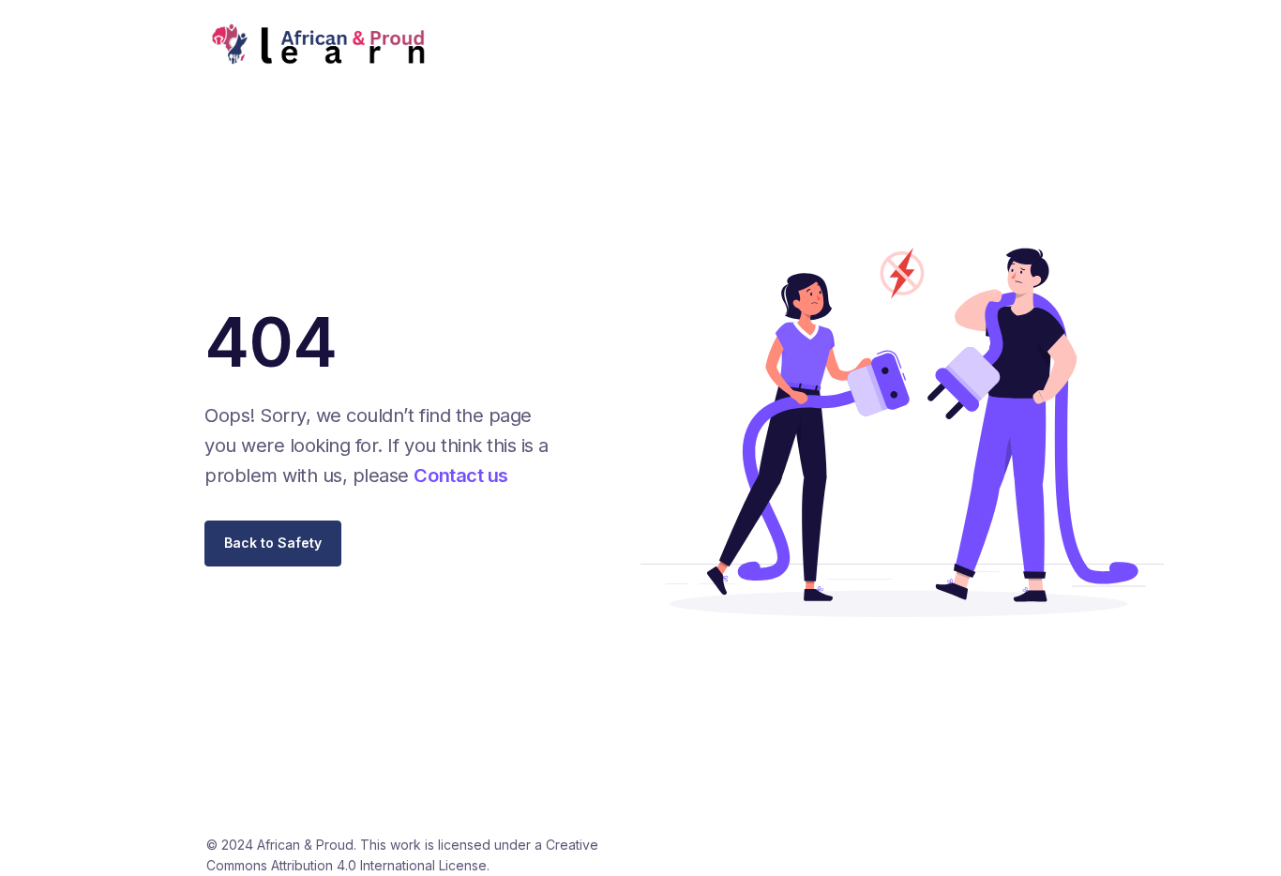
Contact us (460, 475)
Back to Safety (273, 543)
